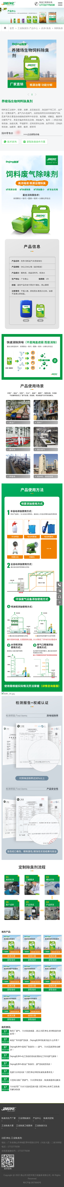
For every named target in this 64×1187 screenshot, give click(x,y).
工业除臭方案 (8, 1126)
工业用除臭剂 (24, 1118)
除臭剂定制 (48, 1118)
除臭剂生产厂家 (9, 1118)
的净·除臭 (46, 28)
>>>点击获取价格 (31, 134)
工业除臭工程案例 (24, 1126)
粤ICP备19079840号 (32, 1183)
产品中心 (37, 1118)
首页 (12, 28)
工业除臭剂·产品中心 (28, 28)
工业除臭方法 (41, 1126)
